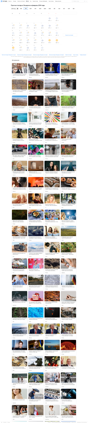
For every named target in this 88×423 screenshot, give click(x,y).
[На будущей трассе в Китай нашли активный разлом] (68, 233)
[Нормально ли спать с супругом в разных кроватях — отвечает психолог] (19, 412)
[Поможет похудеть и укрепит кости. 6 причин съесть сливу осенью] (35, 152)
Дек (74, 8)
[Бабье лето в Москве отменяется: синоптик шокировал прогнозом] (52, 152)
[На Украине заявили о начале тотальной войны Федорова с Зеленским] (35, 103)
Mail (1, 422)
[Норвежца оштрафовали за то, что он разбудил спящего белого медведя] (52, 87)
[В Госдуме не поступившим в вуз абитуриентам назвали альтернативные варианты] (68, 168)
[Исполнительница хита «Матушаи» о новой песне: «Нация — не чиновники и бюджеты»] (35, 266)
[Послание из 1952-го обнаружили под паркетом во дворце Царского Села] (19, 87)
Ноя (69, 8)
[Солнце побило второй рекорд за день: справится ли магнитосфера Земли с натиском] (68, 347)
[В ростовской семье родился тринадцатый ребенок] (19, 201)
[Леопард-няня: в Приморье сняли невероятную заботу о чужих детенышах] (68, 103)
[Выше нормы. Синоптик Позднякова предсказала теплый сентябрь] (52, 217)
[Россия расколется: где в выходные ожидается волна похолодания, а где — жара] (19, 135)
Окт (64, 8)
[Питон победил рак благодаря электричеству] (52, 298)
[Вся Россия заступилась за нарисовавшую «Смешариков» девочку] (52, 119)
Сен (59, 8)
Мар (31, 8)
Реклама (8, 422)
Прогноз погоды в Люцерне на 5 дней (24, 54)
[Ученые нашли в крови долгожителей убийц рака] (68, 396)
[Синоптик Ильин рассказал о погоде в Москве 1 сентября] (68, 331)
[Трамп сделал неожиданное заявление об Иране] (52, 331)
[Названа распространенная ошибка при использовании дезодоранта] (68, 266)
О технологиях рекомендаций (66, 422)
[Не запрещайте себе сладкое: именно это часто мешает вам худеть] (35, 298)
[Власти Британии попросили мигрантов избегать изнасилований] (68, 70)
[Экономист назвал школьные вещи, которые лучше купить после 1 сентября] (68, 412)
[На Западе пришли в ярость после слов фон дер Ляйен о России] (52, 70)
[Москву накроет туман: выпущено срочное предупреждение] (19, 331)
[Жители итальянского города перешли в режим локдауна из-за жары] (68, 217)
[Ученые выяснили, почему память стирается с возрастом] (52, 249)
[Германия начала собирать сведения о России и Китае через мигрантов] (68, 282)
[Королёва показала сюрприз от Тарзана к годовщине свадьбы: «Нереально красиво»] (52, 168)
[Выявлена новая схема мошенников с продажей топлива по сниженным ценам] (35, 135)
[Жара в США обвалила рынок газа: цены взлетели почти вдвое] (68, 380)
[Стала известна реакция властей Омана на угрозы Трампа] (35, 331)
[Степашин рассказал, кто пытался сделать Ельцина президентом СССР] (19, 70)
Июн (45, 8)
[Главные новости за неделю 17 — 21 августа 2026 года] (35, 347)
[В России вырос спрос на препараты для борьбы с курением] (19, 282)
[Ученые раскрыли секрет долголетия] (68, 135)
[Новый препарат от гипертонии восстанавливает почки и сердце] (68, 119)
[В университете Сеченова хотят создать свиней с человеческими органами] (52, 184)
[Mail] (1, 1)
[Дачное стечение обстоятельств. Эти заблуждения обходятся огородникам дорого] (68, 152)
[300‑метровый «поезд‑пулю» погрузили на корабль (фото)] (19, 266)
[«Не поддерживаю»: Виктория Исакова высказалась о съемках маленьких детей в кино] (19, 347)
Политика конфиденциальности (56, 422)
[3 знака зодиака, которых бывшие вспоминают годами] (35, 87)
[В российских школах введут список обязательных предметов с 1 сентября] (19, 363)
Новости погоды (68, 54)
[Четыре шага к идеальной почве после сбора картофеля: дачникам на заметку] (52, 266)
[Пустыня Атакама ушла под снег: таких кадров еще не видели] (19, 103)
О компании (5, 422)
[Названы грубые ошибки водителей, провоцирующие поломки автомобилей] (52, 315)
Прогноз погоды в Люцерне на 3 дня (9, 54)
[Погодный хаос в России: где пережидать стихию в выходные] (35, 233)
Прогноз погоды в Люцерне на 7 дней (40, 54)
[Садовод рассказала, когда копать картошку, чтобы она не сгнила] (19, 315)
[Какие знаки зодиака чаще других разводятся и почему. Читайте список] (68, 298)
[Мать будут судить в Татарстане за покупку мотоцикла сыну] (19, 152)
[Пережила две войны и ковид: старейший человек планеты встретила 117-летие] (19, 168)
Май (40, 8)
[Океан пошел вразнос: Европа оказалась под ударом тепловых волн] (19, 119)
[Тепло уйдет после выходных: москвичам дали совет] (35, 396)
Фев (26, 8)
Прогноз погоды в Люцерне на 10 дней (56, 54)
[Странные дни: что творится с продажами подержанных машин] (52, 396)
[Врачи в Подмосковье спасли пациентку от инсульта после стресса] (52, 380)
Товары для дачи (83, 54)
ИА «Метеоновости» (84, 422)
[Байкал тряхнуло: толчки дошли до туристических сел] (52, 347)
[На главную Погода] (4, 1)
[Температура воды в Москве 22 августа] (19, 380)
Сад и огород (75, 54)
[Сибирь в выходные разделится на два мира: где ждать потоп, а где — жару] (52, 282)
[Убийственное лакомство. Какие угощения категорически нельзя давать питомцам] (19, 184)
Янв (21, 8)
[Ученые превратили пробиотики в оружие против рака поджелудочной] (35, 315)
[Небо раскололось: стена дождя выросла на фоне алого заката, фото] (35, 184)
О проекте (49, 422)
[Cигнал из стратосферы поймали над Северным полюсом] (35, 249)
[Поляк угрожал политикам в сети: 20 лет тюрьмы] (35, 412)
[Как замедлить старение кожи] (19, 396)
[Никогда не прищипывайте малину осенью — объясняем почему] (68, 249)
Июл (50, 8)
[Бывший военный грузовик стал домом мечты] (19, 249)
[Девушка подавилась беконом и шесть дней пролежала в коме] (35, 119)
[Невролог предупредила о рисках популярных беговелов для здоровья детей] (68, 201)
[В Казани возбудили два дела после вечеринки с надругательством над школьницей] (68, 87)
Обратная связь (73, 422)
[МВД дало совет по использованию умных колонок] (35, 168)
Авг (54, 8)
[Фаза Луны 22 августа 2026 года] (19, 298)
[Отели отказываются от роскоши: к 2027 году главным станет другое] (35, 380)
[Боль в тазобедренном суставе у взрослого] (52, 103)
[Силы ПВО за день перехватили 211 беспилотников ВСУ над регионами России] (35, 363)
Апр (35, 8)
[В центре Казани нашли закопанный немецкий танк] (35, 70)
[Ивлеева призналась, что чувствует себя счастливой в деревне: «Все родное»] (52, 201)
